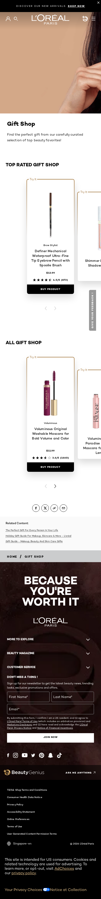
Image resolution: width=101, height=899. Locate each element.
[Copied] (54, 508)
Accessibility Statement (21, 811)
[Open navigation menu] (93, 18)
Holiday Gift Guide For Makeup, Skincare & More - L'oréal (38, 535)
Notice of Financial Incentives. (55, 727)
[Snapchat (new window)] (50, 755)
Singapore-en (22, 843)
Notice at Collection (68, 889)
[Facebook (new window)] (8, 755)
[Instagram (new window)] (15, 755)
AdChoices (64, 868)
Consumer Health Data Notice (24, 797)
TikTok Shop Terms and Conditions (27, 789)
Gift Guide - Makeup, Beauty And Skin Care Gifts (34, 541)
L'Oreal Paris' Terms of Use (22, 721)
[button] (93, 310)
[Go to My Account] (8, 19)
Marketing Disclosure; (19, 724)
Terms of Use (14, 826)
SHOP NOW (76, 6)
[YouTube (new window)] (24, 755)
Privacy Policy (15, 804)
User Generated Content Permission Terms (32, 833)
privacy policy (24, 873)
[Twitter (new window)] (33, 755)
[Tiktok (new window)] (59, 755)
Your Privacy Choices (24, 889)
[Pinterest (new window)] (41, 755)
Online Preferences (18, 819)
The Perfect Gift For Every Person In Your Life (32, 530)
